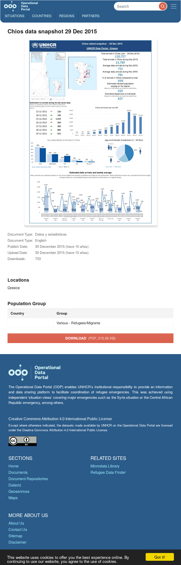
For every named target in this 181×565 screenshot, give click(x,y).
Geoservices (18, 491)
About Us (16, 523)
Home (13, 466)
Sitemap (15, 535)
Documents (18, 472)
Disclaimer (17, 542)
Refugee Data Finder (108, 472)
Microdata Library (104, 466)
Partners (90, 15)
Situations (14, 15)
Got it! (159, 557)
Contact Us (17, 529)
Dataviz (14, 485)
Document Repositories (28, 478)
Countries (41, 15)
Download (90, 338)
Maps (13, 497)
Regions (66, 15)
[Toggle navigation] (173, 6)
